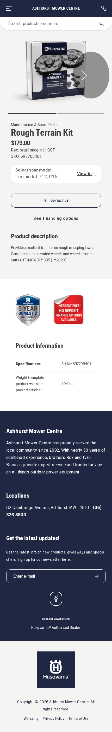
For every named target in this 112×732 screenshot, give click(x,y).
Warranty (31, 718)
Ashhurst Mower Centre (56, 8)
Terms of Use (79, 718)
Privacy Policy (53, 718)
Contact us (60, 200)
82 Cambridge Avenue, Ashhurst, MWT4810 (47, 507)
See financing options (55, 218)
